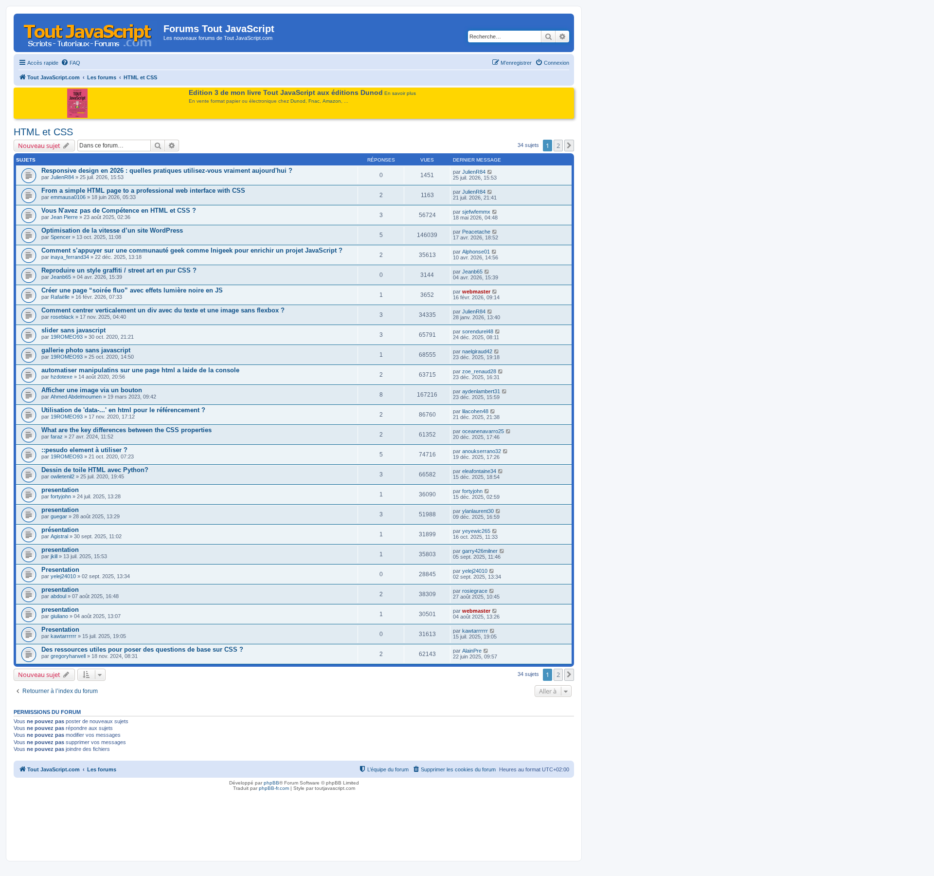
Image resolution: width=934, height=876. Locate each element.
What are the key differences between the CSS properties (126, 430)
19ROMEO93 (67, 337)
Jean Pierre (64, 217)
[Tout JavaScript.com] (89, 31)
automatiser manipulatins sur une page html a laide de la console (140, 370)
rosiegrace (474, 591)
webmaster (476, 291)
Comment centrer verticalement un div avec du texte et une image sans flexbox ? (163, 310)
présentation (60, 529)
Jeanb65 (61, 277)
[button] (569, 145)
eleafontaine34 (479, 471)
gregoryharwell (68, 656)
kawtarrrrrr (63, 636)
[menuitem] (70, 63)
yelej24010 (63, 576)
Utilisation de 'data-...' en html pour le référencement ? (123, 410)
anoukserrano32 (481, 451)
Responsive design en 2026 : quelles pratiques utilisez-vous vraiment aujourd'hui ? (166, 170)
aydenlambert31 (481, 391)
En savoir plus (400, 93)
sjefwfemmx (476, 212)
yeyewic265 (476, 531)
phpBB (271, 782)
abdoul (58, 596)
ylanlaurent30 (478, 511)
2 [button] (558, 145)
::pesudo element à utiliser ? (84, 450)
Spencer (61, 237)
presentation (60, 489)
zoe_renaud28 (479, 371)
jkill (54, 556)
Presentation (60, 569)
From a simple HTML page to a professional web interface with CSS (143, 190)
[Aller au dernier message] (490, 172)
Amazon (332, 101)
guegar (59, 516)
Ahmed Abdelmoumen (76, 397)
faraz (57, 436)
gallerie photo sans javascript (85, 350)
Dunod (297, 101)
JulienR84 (62, 177)
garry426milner (480, 551)
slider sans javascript (73, 330)
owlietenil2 (62, 476)
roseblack (62, 317)
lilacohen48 (475, 411)
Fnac (314, 101)
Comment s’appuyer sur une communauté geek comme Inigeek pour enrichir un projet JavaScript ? (191, 250)
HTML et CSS (43, 132)
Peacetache (476, 232)
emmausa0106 (68, 197)
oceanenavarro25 (483, 431)
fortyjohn (61, 496)
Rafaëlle (60, 297)
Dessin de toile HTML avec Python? (94, 470)
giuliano (59, 616)
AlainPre (472, 651)
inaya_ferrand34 (70, 257)
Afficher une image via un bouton (91, 390)
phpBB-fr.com (274, 788)
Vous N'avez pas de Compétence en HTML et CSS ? (118, 210)
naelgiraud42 (477, 351)
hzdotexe (61, 377)
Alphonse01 (476, 252)
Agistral (59, 536)
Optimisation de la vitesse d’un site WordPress (112, 230)
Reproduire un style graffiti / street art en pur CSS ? (119, 270)
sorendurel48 (477, 331)
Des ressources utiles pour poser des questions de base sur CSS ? (142, 649)
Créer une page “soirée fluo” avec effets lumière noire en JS (132, 290)
